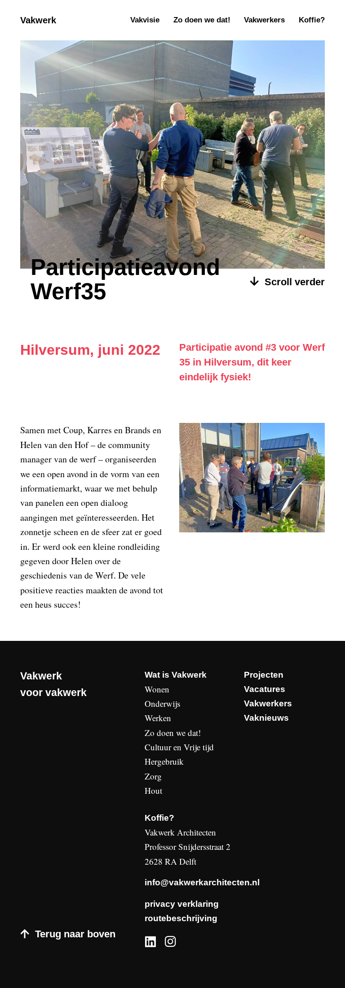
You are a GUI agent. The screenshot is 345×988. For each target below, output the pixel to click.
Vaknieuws (266, 718)
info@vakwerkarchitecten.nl (202, 882)
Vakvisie (144, 20)
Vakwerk (38, 20)
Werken (158, 717)
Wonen (157, 689)
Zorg (153, 776)
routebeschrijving (181, 918)
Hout (153, 790)
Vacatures (264, 689)
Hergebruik (164, 761)
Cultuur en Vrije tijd (179, 747)
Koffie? (312, 20)
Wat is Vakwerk (176, 674)
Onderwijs (162, 703)
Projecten (263, 674)
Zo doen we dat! (201, 20)
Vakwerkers (264, 20)
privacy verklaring (182, 904)
